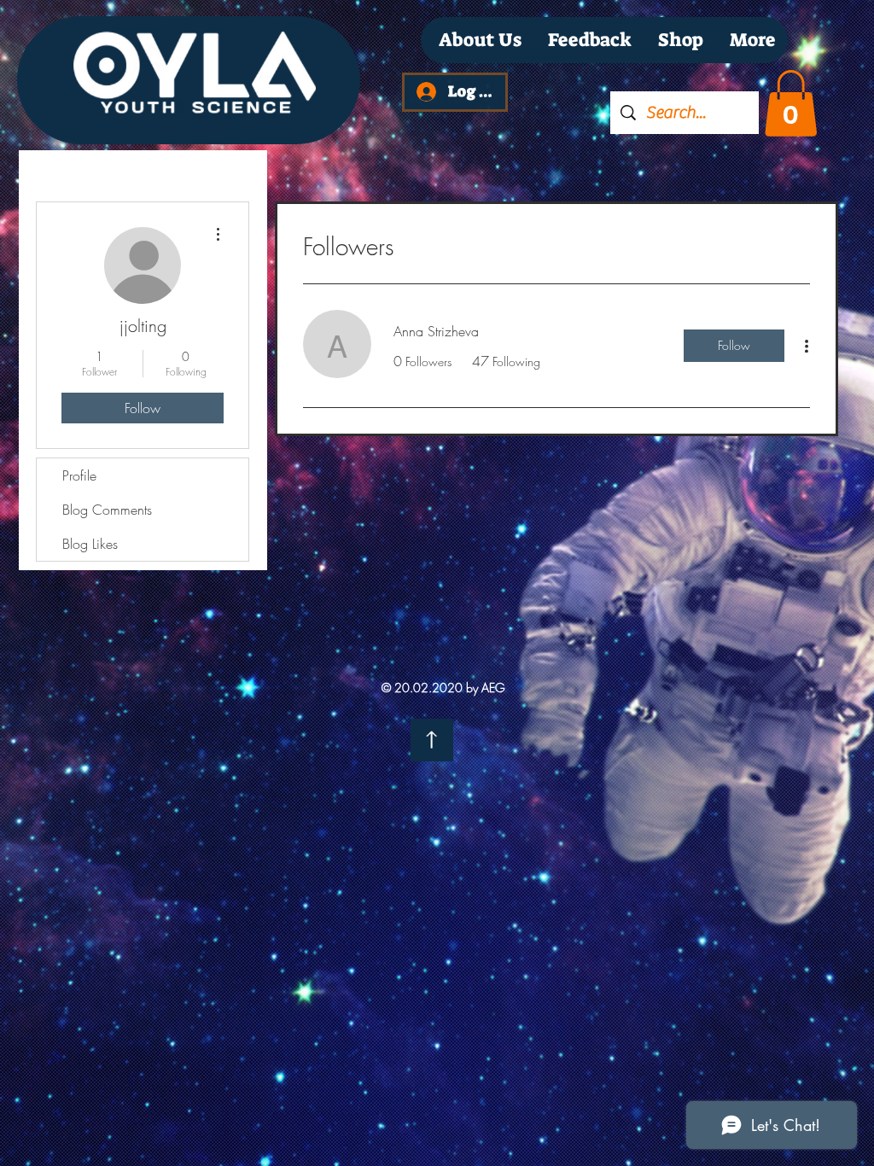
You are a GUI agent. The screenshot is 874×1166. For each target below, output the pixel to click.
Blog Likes (90, 543)
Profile (79, 475)
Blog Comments (107, 509)
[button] (791, 103)
